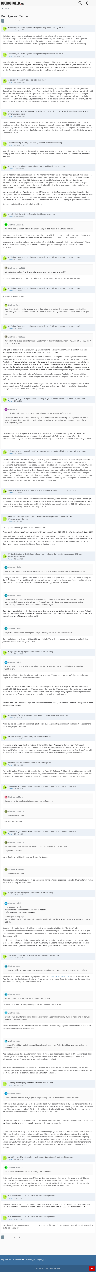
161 (14, 20)
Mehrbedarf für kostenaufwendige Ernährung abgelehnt (31, 214)
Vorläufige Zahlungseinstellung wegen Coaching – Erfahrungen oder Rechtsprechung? (44, 257)
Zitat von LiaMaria (15, 797)
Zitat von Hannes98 (16, 811)
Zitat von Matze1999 (16, 268)
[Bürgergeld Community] (12, 3)
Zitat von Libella (14, 567)
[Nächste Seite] (19, 21)
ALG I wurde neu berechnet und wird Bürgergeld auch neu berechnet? (37, 166)
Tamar (10, 30)
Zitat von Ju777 (14, 409)
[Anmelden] (86, 3)
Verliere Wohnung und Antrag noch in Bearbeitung (29, 736)
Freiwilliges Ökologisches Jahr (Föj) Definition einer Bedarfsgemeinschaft (38, 715)
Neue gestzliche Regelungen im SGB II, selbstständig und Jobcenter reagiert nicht (42, 490)
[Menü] (92, 3)
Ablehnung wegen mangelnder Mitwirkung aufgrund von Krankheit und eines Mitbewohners (47, 398)
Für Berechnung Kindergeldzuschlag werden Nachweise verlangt (35, 142)
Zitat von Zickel (14, 662)
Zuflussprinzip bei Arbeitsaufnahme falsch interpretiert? (31, 1195)
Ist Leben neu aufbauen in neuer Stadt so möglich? (29, 762)
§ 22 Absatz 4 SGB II (59, 976)
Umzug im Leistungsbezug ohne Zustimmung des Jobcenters (33, 955)
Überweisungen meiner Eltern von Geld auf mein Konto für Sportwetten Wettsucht (42, 786)
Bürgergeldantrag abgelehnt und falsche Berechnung (30, 651)
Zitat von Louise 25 (16, 225)
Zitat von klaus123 (15, 1167)
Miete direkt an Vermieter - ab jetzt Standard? (27, 80)
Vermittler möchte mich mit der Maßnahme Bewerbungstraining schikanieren (40, 1157)
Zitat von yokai (14, 966)
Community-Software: (48, 1268)
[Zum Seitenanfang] (92, 1268)
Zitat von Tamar (14, 305)
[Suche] (80, 3)
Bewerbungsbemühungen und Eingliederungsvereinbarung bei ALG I (37, 27)
